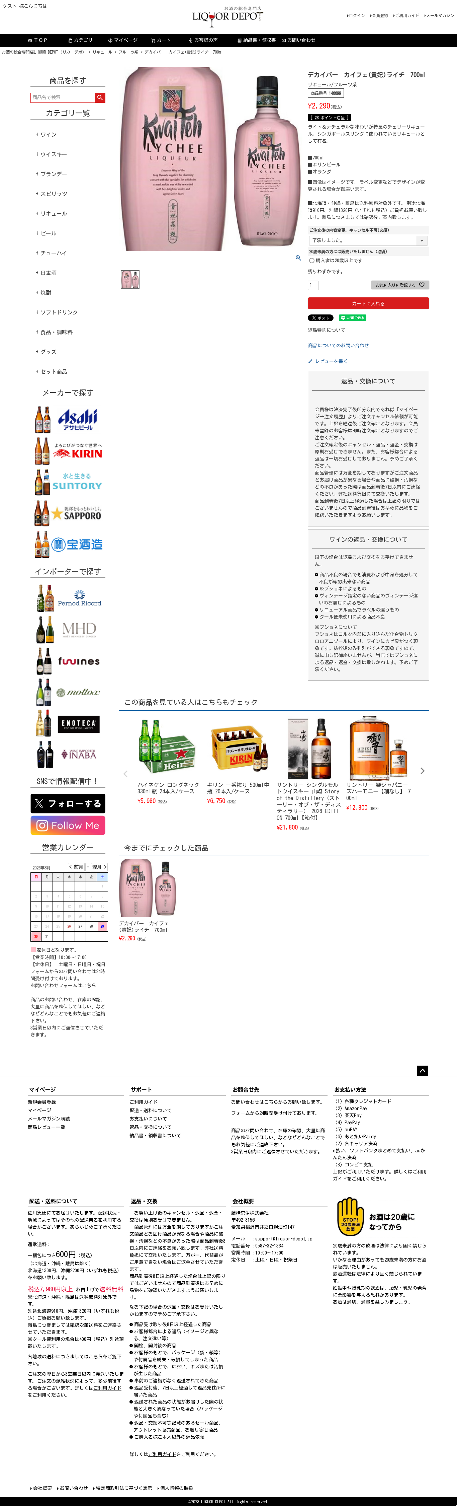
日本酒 (48, 273)
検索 (100, 97)
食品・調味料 (56, 332)
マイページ (123, 40)
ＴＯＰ (38, 40)
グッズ (48, 352)
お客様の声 (203, 40)
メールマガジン (440, 15)
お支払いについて (148, 1119)
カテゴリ (83, 40)
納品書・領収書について (155, 1135)
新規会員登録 (42, 1102)
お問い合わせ (301, 40)
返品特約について (326, 330)
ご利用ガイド (407, 15)
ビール (48, 233)
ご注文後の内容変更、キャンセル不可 (349, 230)
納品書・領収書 (256, 40)
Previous (125, 774)
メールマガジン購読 (49, 1119)
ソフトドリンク (59, 312)
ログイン (357, 15)
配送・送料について (150, 1110)
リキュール (102, 52)
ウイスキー (53, 154)
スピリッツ (53, 194)
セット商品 (53, 371)
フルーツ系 (128, 52)
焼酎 (45, 292)
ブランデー (53, 174)
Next (422, 771)
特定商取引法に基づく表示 (124, 1488)
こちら (89, 985)
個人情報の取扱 (176, 1488)
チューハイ (53, 253)
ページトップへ (422, 1071)
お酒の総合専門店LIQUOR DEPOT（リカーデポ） (44, 52)
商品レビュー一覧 (46, 1127)
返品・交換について (150, 1127)
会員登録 (380, 15)
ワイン (48, 134)
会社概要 (42, 1488)
